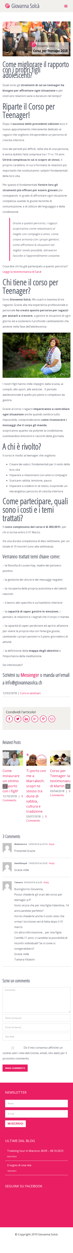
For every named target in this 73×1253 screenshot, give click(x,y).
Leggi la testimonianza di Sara (22, 272)
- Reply (50, 844)
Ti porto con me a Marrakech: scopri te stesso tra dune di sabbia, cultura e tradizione (12, 791)
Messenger (30, 674)
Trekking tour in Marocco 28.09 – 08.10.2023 (35, 1151)
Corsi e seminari (30, 693)
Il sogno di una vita (19, 1165)
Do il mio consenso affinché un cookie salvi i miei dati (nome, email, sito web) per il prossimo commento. (35, 1053)
